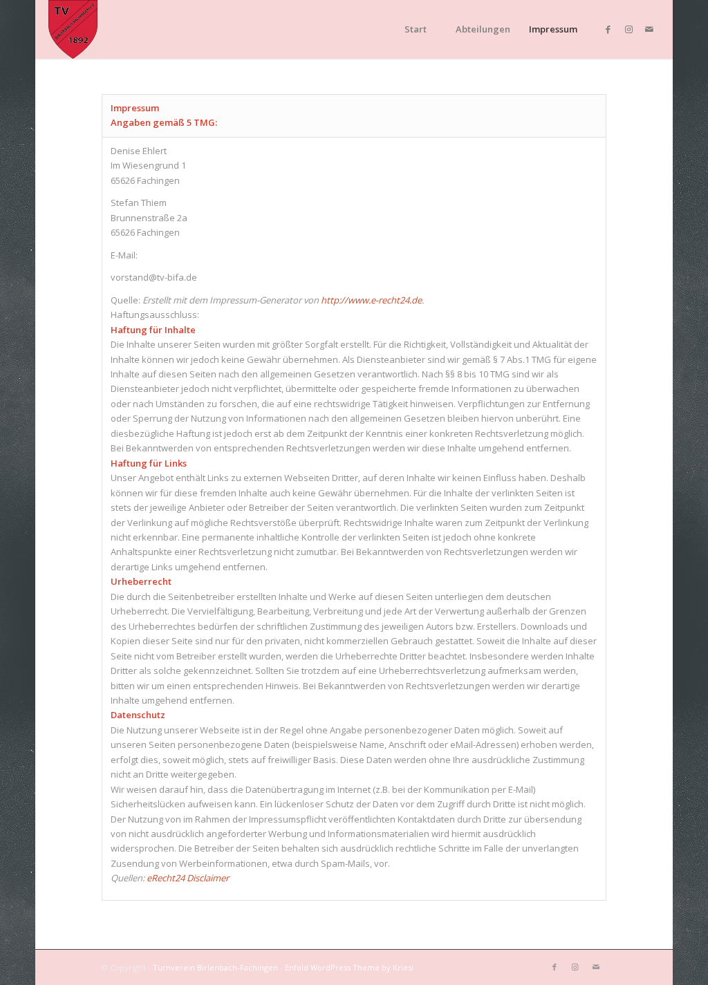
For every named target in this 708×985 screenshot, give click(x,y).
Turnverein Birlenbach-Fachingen (215, 967)
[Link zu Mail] (649, 29)
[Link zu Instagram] (628, 29)
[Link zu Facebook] (607, 29)
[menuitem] (415, 29)
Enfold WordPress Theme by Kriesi (349, 967)
